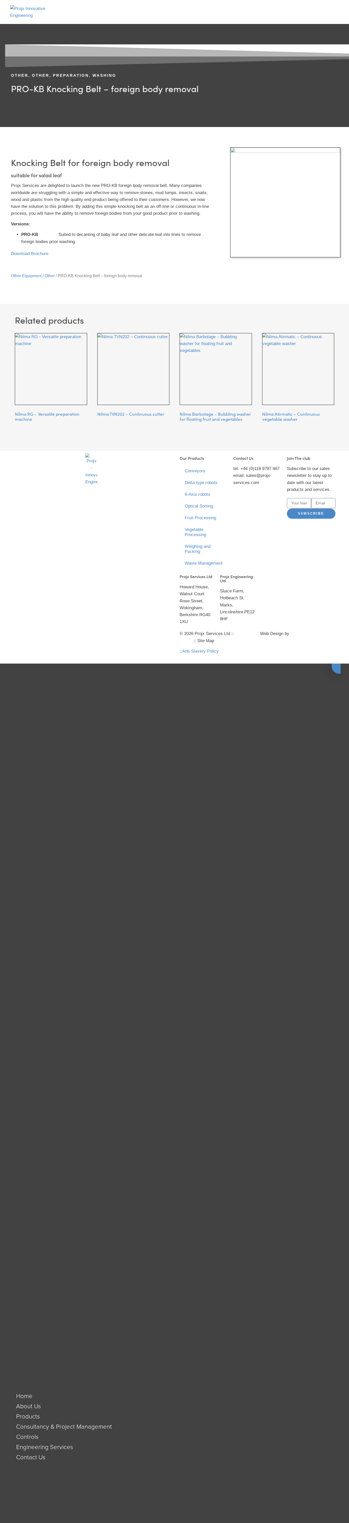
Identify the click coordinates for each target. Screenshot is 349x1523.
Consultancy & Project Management (64, 1426)
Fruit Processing (200, 517)
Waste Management (204, 563)
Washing (104, 75)
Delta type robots (201, 482)
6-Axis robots (197, 494)
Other (19, 75)
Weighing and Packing (198, 549)
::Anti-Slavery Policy (199, 651)
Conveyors (195, 470)
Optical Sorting (199, 506)
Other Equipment (26, 276)
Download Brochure (29, 253)
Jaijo (295, 633)
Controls (27, 1436)
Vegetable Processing (195, 532)
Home (24, 1395)
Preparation (71, 75)
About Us (28, 1406)
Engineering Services (44, 1446)
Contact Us (30, 1457)
